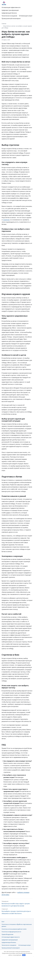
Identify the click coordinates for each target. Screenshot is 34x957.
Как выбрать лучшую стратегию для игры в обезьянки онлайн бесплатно (16, 911)
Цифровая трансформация (10, 10)
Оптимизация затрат (25, 16)
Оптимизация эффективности (11, 7)
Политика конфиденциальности (11, 931)
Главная (4, 23)
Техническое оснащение (9, 16)
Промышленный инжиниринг (11, 18)
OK (24, 955)
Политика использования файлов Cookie (14, 929)
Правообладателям (7, 934)
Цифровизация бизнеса (9, 13)
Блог (3, 921)
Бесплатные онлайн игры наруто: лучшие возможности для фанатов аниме (16, 904)
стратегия (6, 220)
